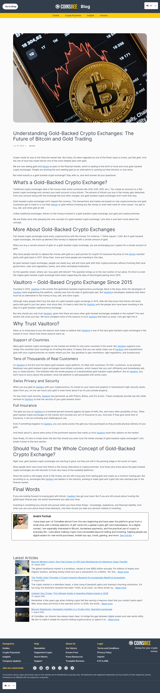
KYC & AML (102, 661)
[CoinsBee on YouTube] (41, 667)
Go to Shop (10, 6)
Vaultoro (35, 289)
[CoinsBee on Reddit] (47, 667)
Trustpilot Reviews (75, 661)
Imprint (100, 656)
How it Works (41, 656)
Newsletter (39, 648)
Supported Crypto (43, 652)
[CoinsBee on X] (34, 667)
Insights (6, 656)
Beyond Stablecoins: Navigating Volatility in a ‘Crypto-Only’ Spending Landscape (71, 609)
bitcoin (45, 166)
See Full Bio (126, 535)
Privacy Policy (104, 652)
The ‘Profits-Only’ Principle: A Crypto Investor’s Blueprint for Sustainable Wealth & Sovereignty (78, 577)
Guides (6, 648)
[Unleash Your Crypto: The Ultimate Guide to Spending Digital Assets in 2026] (22, 599)
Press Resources (74, 656)
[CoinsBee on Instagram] (66, 667)
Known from (72, 652)
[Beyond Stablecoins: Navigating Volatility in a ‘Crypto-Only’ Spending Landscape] (22, 615)
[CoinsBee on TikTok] (72, 667)
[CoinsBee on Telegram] (59, 667)
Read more (123, 572)
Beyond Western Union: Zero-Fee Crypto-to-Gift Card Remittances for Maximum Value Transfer (79, 561)
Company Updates (11, 661)
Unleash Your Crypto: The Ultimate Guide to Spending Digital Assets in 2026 (69, 593)
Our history (71, 648)
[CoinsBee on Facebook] (53, 667)
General (32, 146)
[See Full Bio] (133, 535)
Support (38, 661)
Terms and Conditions (108, 648)
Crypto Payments (11, 652)
